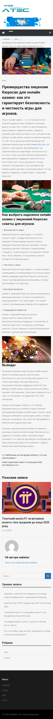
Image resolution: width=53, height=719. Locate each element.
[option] (26, 507)
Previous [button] (4, 508)
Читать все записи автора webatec (21, 562)
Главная (6, 685)
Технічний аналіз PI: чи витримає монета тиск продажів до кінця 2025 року (25, 522)
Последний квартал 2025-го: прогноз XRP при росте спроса (25, 623)
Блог (4, 80)
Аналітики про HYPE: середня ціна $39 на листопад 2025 (27, 605)
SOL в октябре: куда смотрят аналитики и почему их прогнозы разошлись (27, 633)
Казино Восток (38, 144)
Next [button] (49, 508)
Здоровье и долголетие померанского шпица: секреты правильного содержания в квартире (25, 595)
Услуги (7, 658)
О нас (4, 700)
